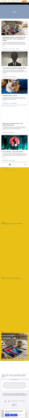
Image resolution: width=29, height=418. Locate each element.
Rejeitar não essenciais (13, 415)
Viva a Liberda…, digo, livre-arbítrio (13, 152)
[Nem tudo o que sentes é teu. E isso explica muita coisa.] (14, 114)
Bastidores (14, 76)
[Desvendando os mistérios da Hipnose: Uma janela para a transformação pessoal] (14, 196)
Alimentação (2, 222)
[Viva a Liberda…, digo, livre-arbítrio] (14, 142)
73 (19, 164)
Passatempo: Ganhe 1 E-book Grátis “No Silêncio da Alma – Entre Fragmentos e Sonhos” (14, 38)
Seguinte (25, 164)
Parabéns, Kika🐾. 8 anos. (10, 96)
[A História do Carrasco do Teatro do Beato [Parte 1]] (14, 305)
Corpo (5, 222)
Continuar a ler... (5, 46)
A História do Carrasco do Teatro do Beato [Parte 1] (8, 332)
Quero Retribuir (24, 1)
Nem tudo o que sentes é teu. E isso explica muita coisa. (13, 124)
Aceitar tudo (7, 415)
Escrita (13, 160)
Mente (13, 132)
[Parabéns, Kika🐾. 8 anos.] (14, 86)
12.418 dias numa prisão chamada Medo (14, 68)
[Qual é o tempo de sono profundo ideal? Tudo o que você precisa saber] (14, 250)
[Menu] (27, 3)
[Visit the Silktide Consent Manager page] (23, 415)
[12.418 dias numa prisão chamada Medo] (14, 59)
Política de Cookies (7, 412)
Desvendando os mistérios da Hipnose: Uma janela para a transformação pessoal (11, 223)
